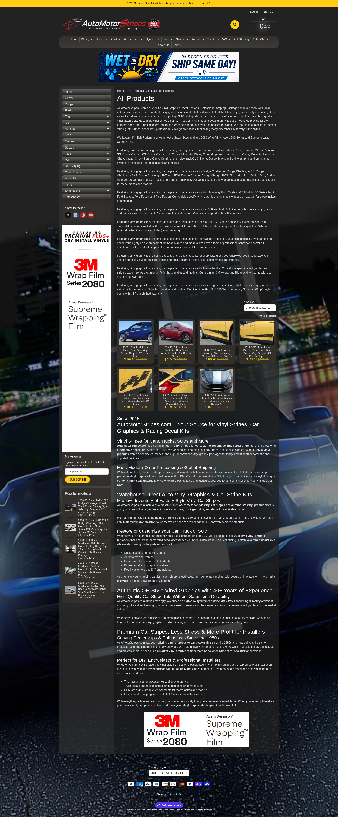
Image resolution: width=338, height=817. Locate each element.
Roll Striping (241, 39)
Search (161, 794)
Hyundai (153, 40)
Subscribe (77, 479)
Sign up (268, 11)
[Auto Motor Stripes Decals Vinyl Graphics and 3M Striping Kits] (110, 24)
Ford (116, 40)
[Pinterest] (83, 215)
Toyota (213, 40)
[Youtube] (91, 215)
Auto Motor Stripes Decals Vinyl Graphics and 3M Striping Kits (167, 810)
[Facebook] (76, 215)
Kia (139, 40)
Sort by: (249, 302)
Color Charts (260, 39)
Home (73, 39)
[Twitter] (68, 215)
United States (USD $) (167, 772)
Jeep (168, 40)
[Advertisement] (87, 395)
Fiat (128, 40)
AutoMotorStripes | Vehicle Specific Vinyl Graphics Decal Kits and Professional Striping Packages (178, 108)
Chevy (87, 40)
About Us (163, 45)
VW (226, 40)
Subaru (198, 40)
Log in (254, 11)
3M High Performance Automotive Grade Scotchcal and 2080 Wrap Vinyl (176, 137)
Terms (177, 45)
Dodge (102, 40)
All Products (136, 90)
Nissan (182, 40)
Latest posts (88, 197)
